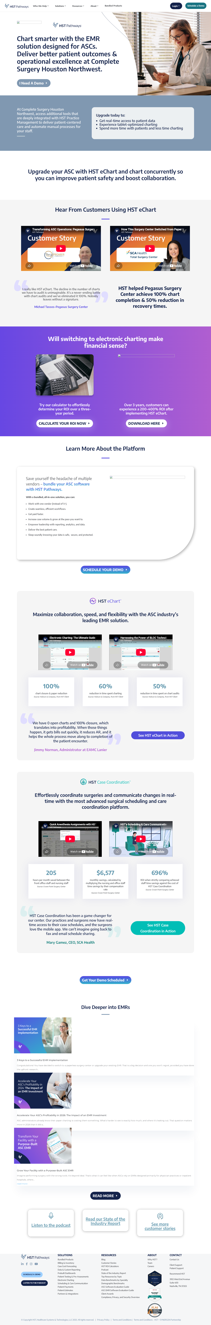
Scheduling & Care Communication (73, 1283)
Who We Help (40, 6)
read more (22, 1183)
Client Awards (107, 1293)
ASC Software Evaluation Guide (115, 1287)
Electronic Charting (66, 1280)
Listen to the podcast (50, 1225)
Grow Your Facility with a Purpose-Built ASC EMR (45, 1170)
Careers (151, 1266)
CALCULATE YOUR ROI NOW (62, 423)
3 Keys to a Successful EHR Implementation (42, 1060)
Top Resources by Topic (111, 1276)
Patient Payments (65, 1287)
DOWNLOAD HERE (144, 423)
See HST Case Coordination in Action (158, 928)
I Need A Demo (31, 83)
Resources (77, 6)
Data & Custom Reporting (69, 1269)
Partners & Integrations (68, 1293)
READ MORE (103, 1195)
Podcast (104, 1269)
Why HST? (152, 1259)
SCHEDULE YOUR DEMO (103, 569)
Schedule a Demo (31, 1274)
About (93, 6)
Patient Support (177, 1268)
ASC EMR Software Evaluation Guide (117, 1290)
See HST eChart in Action (158, 735)
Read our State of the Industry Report (105, 1221)
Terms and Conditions (122, 1320)
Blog (103, 1259)
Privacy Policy (103, 1320)
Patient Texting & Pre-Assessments (73, 1276)
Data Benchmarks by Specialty (114, 1280)
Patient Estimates (65, 1290)
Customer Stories (108, 1263)
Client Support (176, 1265)
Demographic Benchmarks (112, 1283)
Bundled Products (113, 6)
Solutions (59, 6)
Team (150, 1263)
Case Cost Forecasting (67, 1266)
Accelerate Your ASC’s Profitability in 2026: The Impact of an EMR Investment (62, 1115)
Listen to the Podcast (34, 1283)
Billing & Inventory (66, 1263)
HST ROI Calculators (110, 1266)
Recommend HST (177, 1273)
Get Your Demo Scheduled (103, 980)
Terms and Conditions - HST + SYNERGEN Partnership (157, 1320)
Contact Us (174, 1259)
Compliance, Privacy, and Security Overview (120, 1297)
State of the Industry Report (113, 1273)
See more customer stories (160, 1226)
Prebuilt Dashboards (67, 1273)
